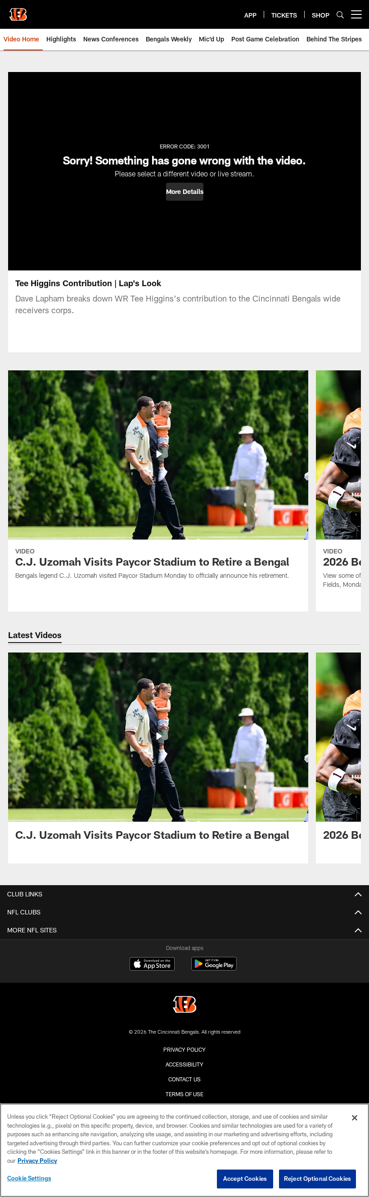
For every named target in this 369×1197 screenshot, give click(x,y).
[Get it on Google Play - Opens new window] (214, 968)
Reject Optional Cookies (317, 1178)
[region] (184, 1150)
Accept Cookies (245, 1178)
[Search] (340, 15)
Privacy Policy (184, 1049)
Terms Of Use (184, 1094)
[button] (184, 192)
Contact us (184, 1079)
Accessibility (184, 1064)
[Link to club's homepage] (18, 11)
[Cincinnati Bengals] (184, 1005)
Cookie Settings (29, 1178)
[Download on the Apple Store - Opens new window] (152, 964)
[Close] (354, 1118)
